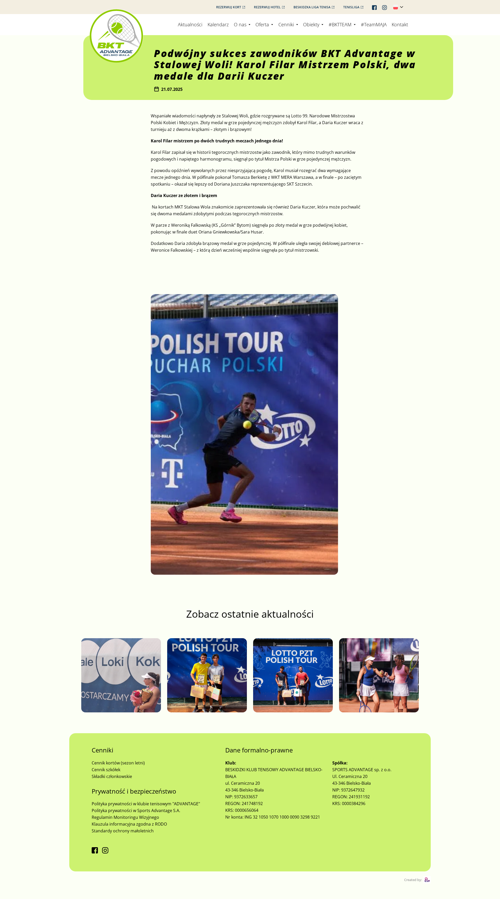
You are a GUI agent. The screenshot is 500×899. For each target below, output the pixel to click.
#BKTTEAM (340, 24)
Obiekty (311, 24)
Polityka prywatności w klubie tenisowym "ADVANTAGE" (146, 804)
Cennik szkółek (106, 770)
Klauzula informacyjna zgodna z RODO (129, 824)
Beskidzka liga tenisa (311, 7)
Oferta (262, 24)
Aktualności (190, 24)
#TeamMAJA (374, 24)
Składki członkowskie (112, 776)
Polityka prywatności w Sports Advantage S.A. (136, 810)
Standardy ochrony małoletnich (123, 831)
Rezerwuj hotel (267, 7)
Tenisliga (351, 7)
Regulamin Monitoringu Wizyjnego (125, 817)
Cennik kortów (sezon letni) (118, 763)
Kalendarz (218, 24)
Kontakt (400, 24)
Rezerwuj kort (228, 7)
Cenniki (286, 24)
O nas (240, 24)
